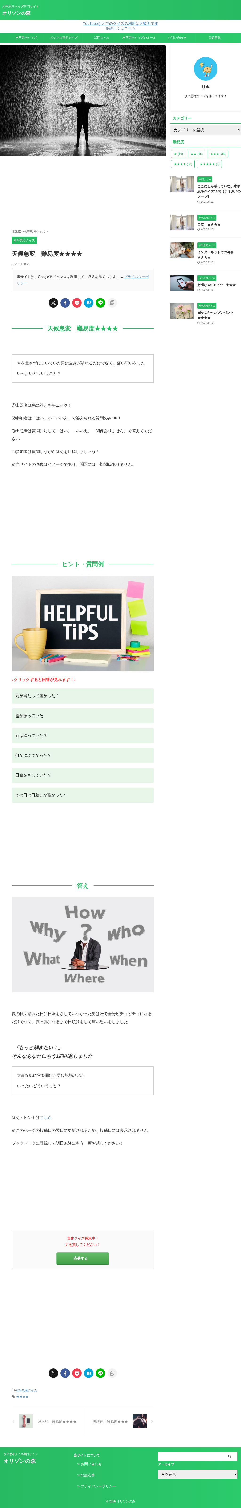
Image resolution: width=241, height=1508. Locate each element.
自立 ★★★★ (209, 224)
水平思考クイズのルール (139, 37)
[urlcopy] (112, 303)
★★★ (217, 154)
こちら (46, 1117)
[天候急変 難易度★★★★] (88, 303)
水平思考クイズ (26, 37)
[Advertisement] (83, 191)
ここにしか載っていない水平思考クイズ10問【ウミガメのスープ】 (219, 191)
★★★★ (22, 1396)
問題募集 (215, 37)
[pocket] (77, 303)
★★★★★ (209, 164)
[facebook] (65, 303)
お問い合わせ (177, 37)
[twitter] (53, 303)
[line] (100, 303)
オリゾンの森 (16, 13)
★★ (196, 154)
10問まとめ (101, 37)
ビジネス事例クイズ (64, 37)
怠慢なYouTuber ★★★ (216, 285)
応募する (81, 1258)
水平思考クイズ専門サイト (20, 1454)
